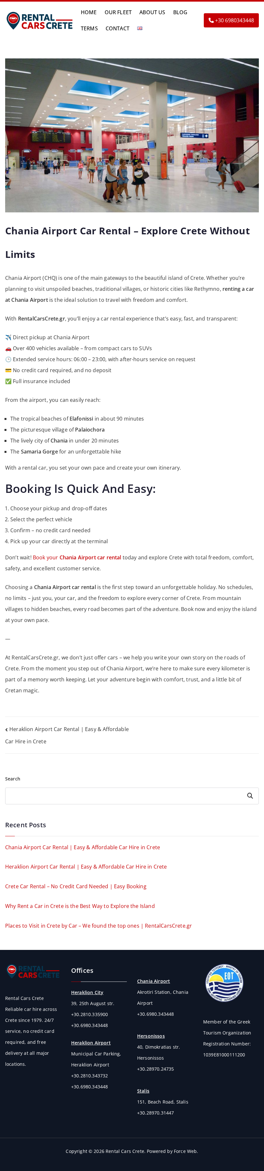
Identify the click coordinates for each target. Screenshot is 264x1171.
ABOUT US (152, 12)
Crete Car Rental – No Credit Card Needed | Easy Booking (75, 886)
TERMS (89, 28)
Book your (77, 557)
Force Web (185, 1151)
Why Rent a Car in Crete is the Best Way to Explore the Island (80, 906)
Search (12, 779)
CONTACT (117, 28)
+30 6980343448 (234, 20)
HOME (89, 12)
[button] (145, 28)
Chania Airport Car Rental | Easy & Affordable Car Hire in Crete (82, 847)
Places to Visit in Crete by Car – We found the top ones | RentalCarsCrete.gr (98, 925)
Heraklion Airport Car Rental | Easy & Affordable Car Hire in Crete (86, 866)
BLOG (180, 12)
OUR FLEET (118, 12)
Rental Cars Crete (125, 1151)
